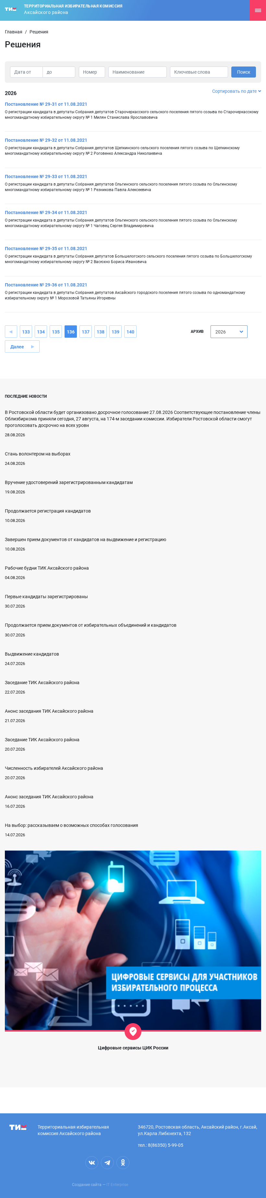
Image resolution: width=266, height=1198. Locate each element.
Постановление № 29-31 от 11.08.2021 (46, 104)
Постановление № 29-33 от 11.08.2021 (46, 176)
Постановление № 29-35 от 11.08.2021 (46, 248)
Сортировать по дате (234, 91)
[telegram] (107, 1162)
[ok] (122, 1162)
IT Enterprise (117, 1184)
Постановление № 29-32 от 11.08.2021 (46, 140)
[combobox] (229, 331)
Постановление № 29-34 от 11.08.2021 (46, 212)
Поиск (243, 72)
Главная (13, 31)
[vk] (91, 1162)
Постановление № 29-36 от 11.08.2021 (46, 284)
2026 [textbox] (220, 331)
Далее (17, 346)
